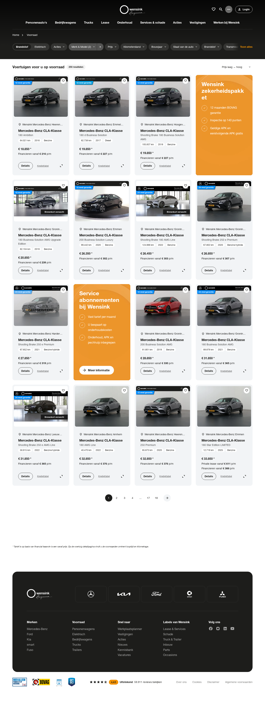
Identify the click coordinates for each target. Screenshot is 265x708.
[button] (167, 498)
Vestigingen (125, 634)
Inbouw (168, 644)
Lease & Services (174, 629)
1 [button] (108, 497)
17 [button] (148, 497)
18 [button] (156, 497)
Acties (122, 639)
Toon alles (246, 46)
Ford (30, 634)
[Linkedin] (225, 628)
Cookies (197, 681)
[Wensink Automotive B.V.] (132, 9)
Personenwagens (83, 629)
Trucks (76, 644)
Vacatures (124, 654)
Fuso (30, 649)
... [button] (140, 497)
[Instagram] (218, 628)
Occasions (170, 654)
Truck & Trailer (172, 639)
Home (15, 34)
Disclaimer (213, 681)
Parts (166, 649)
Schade (168, 634)
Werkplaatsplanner (130, 629)
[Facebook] (211, 628)
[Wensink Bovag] (41, 682)
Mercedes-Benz (37, 629)
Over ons (181, 681)
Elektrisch (78, 634)
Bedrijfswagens (82, 639)
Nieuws (122, 644)
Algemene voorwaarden (239, 681)
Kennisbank (125, 649)
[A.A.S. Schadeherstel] (71, 682)
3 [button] (124, 497)
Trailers (77, 649)
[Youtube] (232, 628)
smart (30, 644)
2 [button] (116, 497)
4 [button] (132, 497)
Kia (29, 639)
